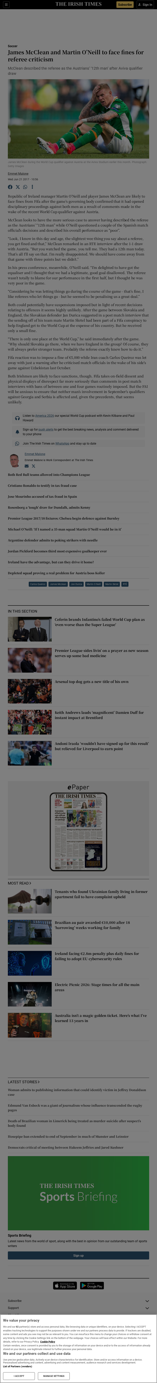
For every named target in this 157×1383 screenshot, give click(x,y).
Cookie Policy (47, 1341)
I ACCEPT (19, 1376)
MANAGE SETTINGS (53, 1376)
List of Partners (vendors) (17, 1366)
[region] (78, 1348)
